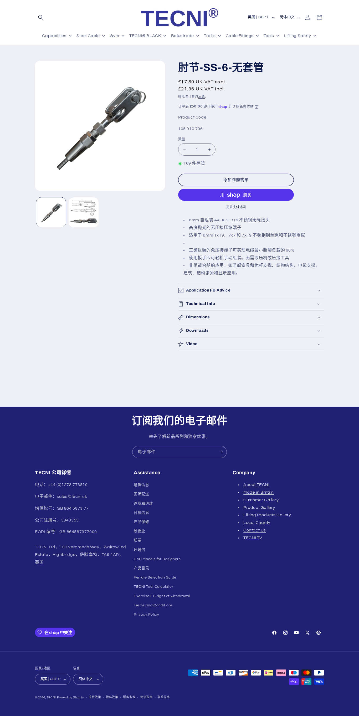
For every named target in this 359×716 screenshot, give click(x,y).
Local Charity (256, 522)
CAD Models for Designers (157, 559)
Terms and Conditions (153, 605)
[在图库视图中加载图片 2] (83, 212)
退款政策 (95, 697)
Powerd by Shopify (70, 697)
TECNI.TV (252, 538)
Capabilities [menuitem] (54, 36)
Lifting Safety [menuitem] (297, 36)
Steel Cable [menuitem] (88, 36)
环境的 (139, 550)
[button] (41, 17)
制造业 (139, 531)
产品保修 (141, 522)
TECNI (51, 697)
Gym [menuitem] (114, 36)
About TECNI (256, 485)
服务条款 (129, 697)
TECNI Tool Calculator (153, 587)
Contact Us (254, 530)
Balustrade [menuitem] (182, 36)
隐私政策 (112, 697)
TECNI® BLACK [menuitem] (145, 36)
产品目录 (141, 568)
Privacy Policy (146, 614)
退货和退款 (143, 503)
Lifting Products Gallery (267, 515)
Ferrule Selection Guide (155, 577)
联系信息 (163, 697)
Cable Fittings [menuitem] (240, 36)
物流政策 (146, 697)
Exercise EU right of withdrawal (162, 596)
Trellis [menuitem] (210, 36)
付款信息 (141, 513)
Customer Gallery (261, 500)
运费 (201, 96)
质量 (137, 540)
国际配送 (141, 494)
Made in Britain (258, 492)
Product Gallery (259, 507)
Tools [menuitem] (269, 36)
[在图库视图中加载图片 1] (51, 212)
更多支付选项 (236, 207)
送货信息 (141, 485)
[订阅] (221, 452)
